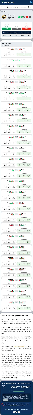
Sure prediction (6, 397)
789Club (21, 395)
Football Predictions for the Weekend (25, 387)
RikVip (25, 395)
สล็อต (11, 397)
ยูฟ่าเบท (14, 395)
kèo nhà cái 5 (16, 398)
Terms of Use (9, 383)
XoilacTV (21, 398)
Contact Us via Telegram (18, 391)
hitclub (27, 398)
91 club (19, 396)
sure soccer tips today (7, 398)
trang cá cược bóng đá (8, 396)
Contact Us (23, 383)
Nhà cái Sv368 (9, 395)
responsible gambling (13, 405)
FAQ (18, 383)
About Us (29, 383)
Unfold (5, 400)
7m (25, 398)
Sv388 (18, 395)
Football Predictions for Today (5, 387)
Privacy (14, 383)
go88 (23, 396)
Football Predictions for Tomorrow (15, 387)
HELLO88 (15, 396)
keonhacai (18, 397)
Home (3, 383)
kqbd (26, 396)
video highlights (19, 346)
